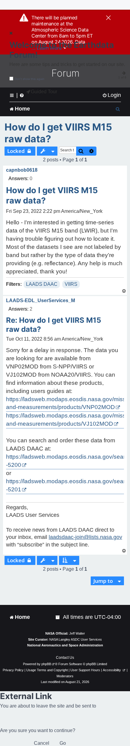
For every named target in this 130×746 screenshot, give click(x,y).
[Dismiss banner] (108, 18)
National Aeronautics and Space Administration (65, 645)
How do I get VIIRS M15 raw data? (58, 133)
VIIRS (71, 284)
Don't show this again (29, 79)
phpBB (46, 664)
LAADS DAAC (41, 284)
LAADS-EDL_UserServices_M (40, 300)
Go (63, 743)
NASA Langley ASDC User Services (75, 639)
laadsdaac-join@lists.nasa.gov (85, 537)
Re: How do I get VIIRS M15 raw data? (53, 325)
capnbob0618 (21, 170)
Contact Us (65, 657)
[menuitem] (111, 95)
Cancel (41, 743)
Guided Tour (44, 91)
